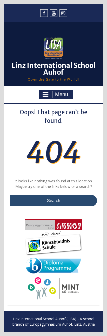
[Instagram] (63, 13)
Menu (61, 94)
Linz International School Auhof (54, 68)
